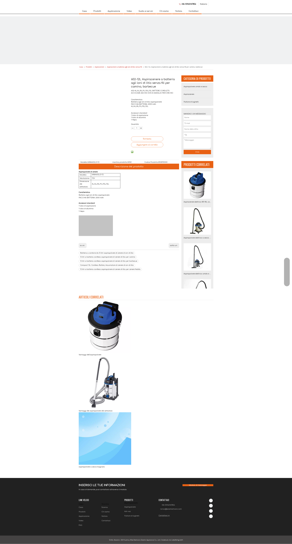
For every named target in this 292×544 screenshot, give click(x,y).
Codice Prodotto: (151, 162)
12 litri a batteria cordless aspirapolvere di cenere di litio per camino (107, 257)
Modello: (84, 162)
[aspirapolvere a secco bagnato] (105, 464)
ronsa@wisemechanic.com (171, 509)
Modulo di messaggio (198, 485)
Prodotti (97, 11)
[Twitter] (211, 511)
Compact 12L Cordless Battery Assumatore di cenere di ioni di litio (107, 265)
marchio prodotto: (120, 162)
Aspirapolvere (130, 507)
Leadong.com (177, 540)
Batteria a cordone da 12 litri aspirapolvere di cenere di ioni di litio (106, 253)
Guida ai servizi (146, 11)
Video (129, 11)
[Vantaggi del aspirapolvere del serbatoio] (105, 408)
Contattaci (193, 11)
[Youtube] (211, 516)
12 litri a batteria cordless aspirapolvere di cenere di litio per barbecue (108, 261)
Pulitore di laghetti (131, 516)
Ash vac (127, 511)
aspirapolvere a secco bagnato (92, 467)
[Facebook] (211, 506)
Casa (84, 11)
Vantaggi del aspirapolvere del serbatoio (95, 411)
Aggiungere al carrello (147, 145)
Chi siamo (164, 11)
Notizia (178, 11)
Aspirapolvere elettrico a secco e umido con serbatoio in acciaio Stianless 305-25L (197, 238)
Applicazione (114, 11)
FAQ (80, 525)
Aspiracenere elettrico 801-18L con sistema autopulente (197, 202)
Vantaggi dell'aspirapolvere (90, 355)
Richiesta (147, 139)
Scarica (105, 507)
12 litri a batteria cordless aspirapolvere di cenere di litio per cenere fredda (110, 269)
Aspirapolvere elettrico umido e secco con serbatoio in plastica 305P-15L (197, 274)
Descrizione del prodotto (128, 166)
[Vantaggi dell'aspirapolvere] (105, 352)
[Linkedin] (211, 500)
